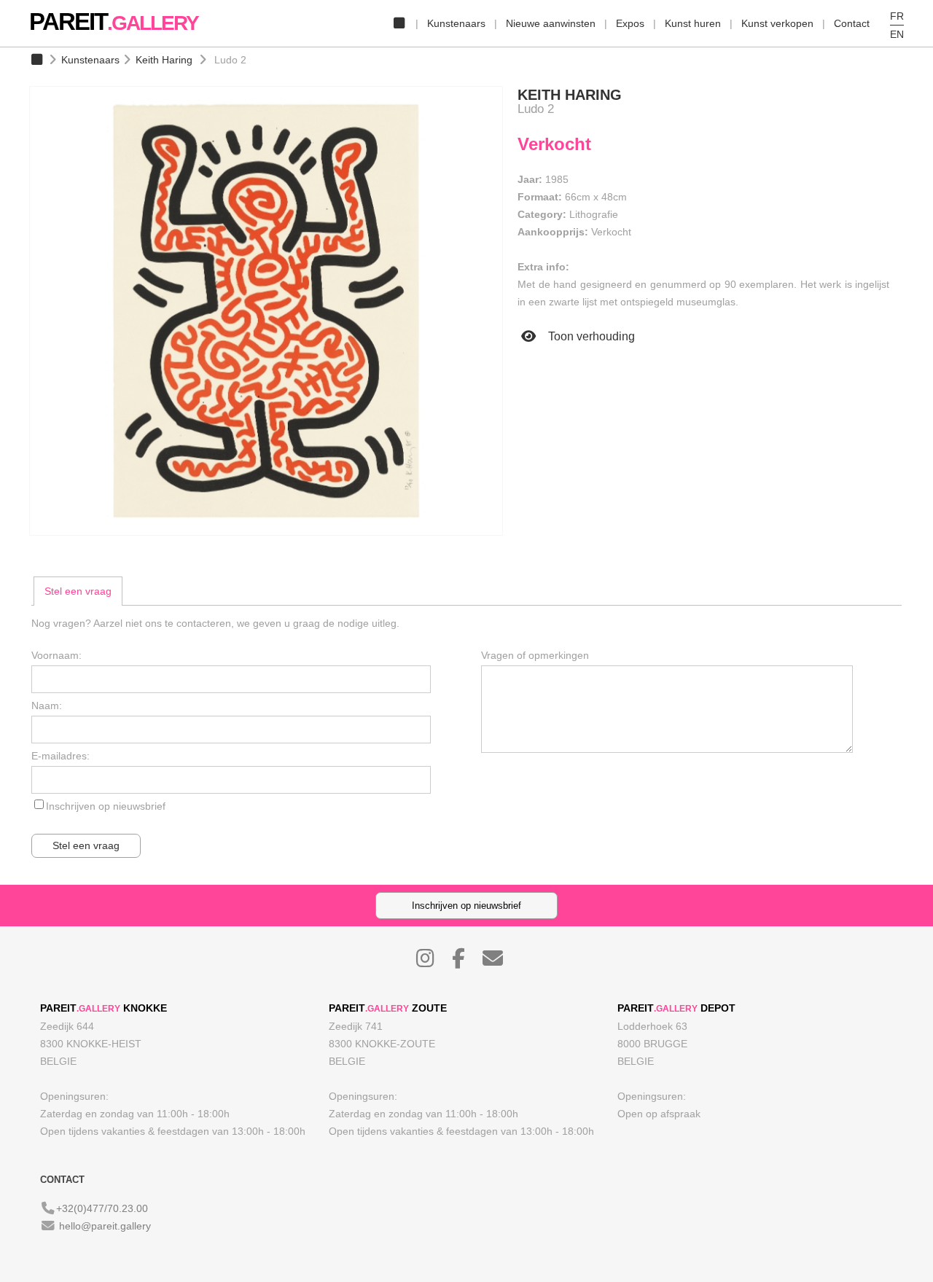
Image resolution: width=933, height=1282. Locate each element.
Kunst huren (693, 23)
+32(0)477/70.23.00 (102, 1208)
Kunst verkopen (777, 23)
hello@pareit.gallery (105, 1226)
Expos (630, 23)
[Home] (399, 23)
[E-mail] (500, 962)
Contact (852, 23)
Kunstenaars (456, 23)
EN (897, 34)
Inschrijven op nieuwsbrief (105, 806)
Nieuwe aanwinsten (551, 23)
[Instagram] (432, 962)
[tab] (78, 591)
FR (897, 16)
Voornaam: (56, 655)
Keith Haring (164, 60)
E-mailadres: (60, 756)
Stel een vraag (78, 591)
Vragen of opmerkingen (535, 655)
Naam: (46, 705)
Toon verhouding (590, 336)
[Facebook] (466, 962)
